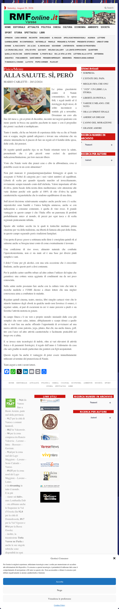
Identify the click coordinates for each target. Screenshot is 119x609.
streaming (15, 485)
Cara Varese (21, 38)
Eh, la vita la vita (63, 54)
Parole (51, 42)
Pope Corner (41, 62)
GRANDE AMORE (92, 127)
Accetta (59, 581)
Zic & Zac (31, 46)
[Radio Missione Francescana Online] (59, 17)
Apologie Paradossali (75, 38)
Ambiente (93, 27)
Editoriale (19, 27)
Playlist (54, 62)
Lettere (101, 38)
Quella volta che (13, 54)
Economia (80, 27)
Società (105, 27)
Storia (18, 32)
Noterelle (41, 42)
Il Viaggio (57, 38)
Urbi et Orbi (102, 42)
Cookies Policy (59, 605)
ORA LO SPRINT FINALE (96, 111)
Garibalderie (11, 42)
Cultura (67, 27)
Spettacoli (30, 32)
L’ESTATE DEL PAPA (93, 78)
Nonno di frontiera (86, 46)
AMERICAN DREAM (93, 117)
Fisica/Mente (22, 58)
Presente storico (86, 42)
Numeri (98, 144)
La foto (29, 62)
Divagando (45, 38)
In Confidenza (26, 42)
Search (109, 8)
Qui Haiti (42, 50)
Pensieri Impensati (51, 58)
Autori (98, 160)
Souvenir (56, 46)
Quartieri (93, 50)
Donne (8, 46)
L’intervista (68, 46)
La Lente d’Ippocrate (76, 50)
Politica (46, 27)
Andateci (9, 58)
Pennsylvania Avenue (84, 58)
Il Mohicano (44, 46)
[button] (114, 558)
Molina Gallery (56, 50)
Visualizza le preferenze (59, 598)
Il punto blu (46, 54)
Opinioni (9, 38)
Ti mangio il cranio (14, 62)
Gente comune (31, 54)
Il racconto (19, 46)
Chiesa (57, 27)
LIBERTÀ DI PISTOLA (94, 97)
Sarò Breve (35, 58)
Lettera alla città (82, 54)
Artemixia (99, 54)
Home (8, 27)
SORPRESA (89, 72)
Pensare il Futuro (66, 42)
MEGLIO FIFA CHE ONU (95, 83)
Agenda (91, 38)
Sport (8, 32)
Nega (59, 590)
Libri (42, 32)
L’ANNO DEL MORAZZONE (97, 122)
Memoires (67, 58)
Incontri (33, 38)
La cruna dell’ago (14, 50)
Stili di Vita (30, 50)
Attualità (33, 27)
